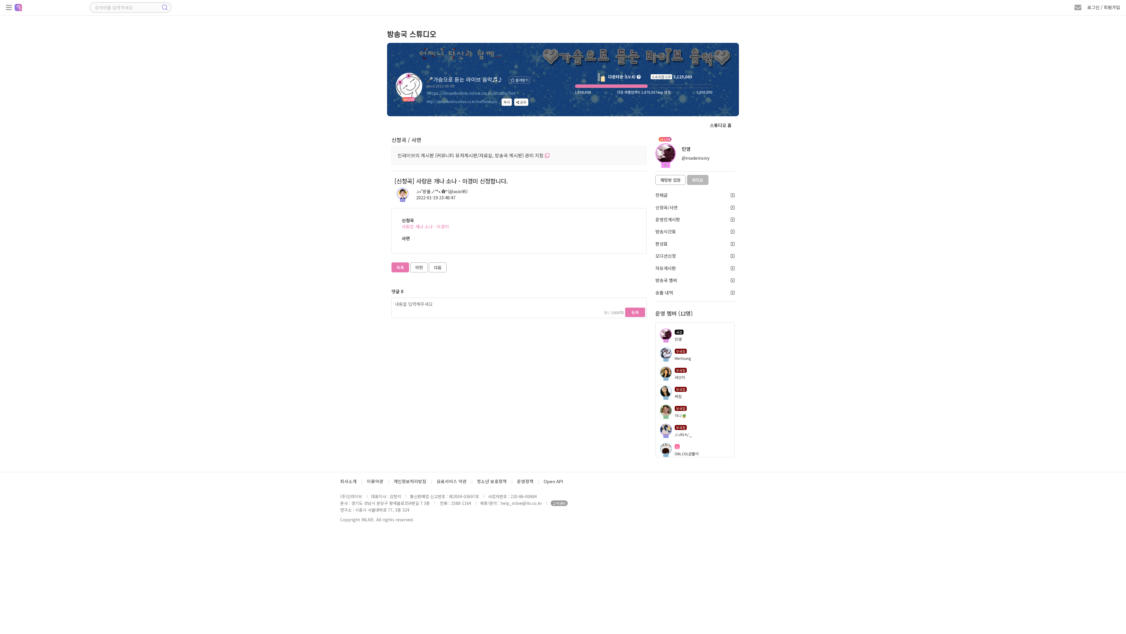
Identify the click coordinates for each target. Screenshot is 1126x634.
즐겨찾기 (521, 79)
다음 (438, 267)
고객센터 (559, 503)
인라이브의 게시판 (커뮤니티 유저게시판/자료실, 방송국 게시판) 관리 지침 (471, 155)
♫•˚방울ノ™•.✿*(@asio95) (442, 191)
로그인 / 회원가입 (1103, 7)
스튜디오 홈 (721, 125)
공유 (522, 102)
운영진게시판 (667, 219)
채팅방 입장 (670, 180)
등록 (635, 312)
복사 (506, 102)
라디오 (697, 180)
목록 (400, 267)
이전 (419, 267)
